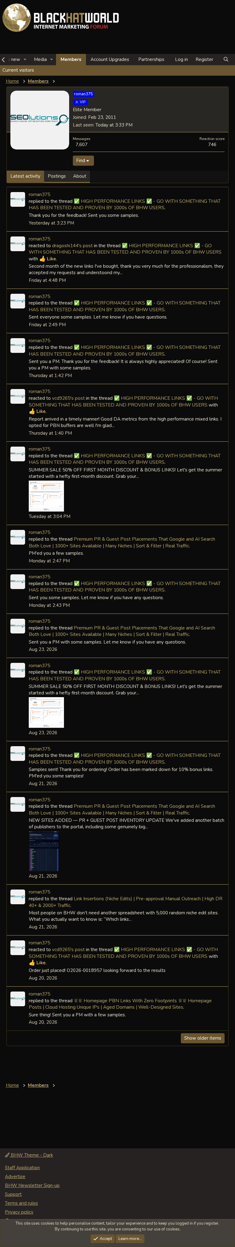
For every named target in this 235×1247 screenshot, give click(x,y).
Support (13, 1194)
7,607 (82, 144)
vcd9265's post (68, 398)
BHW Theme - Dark (31, 1155)
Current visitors (18, 70)
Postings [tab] (57, 176)
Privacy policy (19, 1212)
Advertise (15, 1176)
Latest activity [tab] (25, 176)
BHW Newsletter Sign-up (32, 1185)
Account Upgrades (110, 59)
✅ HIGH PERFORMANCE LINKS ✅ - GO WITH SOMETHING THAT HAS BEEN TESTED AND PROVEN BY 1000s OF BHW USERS (125, 204)
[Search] (226, 59)
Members (71, 59)
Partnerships (151, 59)
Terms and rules (21, 1203)
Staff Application (22, 1168)
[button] (25, 59)
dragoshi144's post (72, 245)
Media (40, 59)
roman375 (39, 194)
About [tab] (79, 176)
